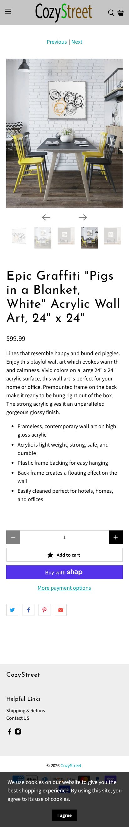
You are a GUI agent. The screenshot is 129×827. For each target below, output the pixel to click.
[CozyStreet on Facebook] (9, 733)
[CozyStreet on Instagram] (18, 733)
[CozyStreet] (64, 13)
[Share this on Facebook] (28, 610)
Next (76, 42)
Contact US (17, 718)
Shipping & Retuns (25, 710)
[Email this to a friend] (61, 610)
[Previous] (46, 217)
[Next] (83, 217)
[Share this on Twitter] (12, 610)
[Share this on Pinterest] (44, 610)
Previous (57, 42)
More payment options (64, 588)
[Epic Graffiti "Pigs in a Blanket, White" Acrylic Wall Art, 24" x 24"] (64, 133)
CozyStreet (70, 765)
